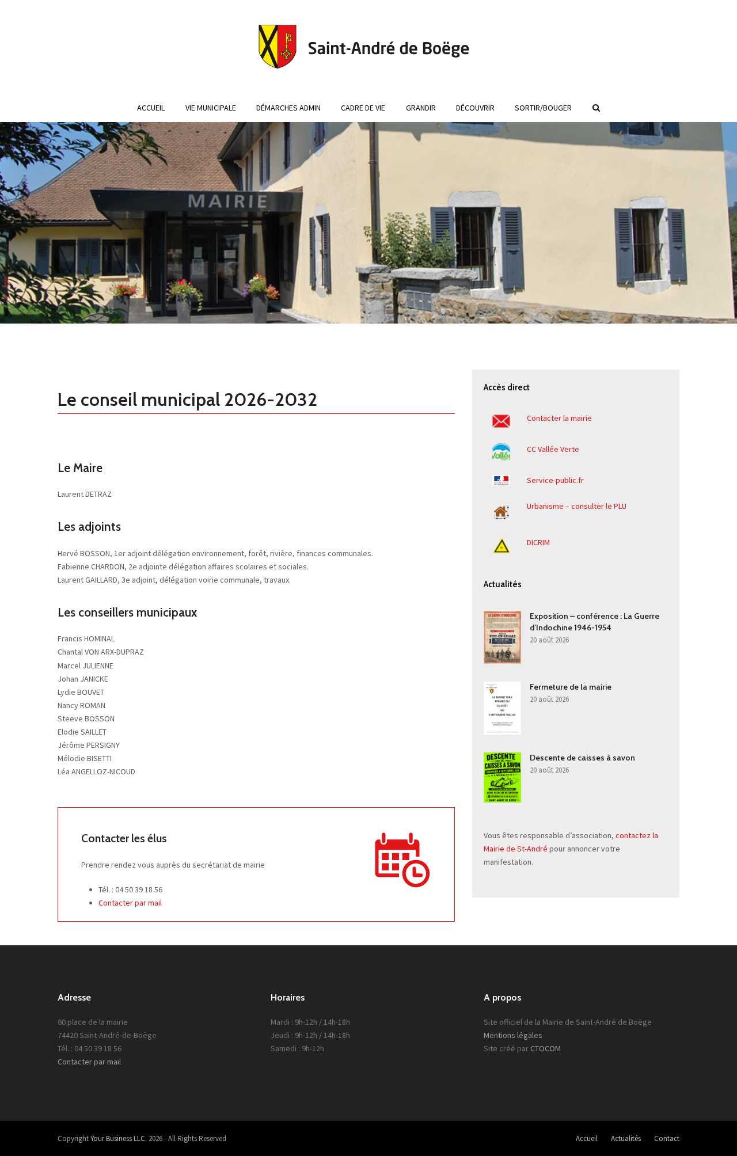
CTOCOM (545, 1048)
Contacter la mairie (559, 418)
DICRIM (538, 542)
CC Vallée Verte (553, 449)
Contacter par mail (130, 903)
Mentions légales (513, 1035)
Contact (666, 1138)
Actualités (626, 1138)
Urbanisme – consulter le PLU (576, 506)
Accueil (587, 1138)
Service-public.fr (555, 480)
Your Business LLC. (118, 1138)
